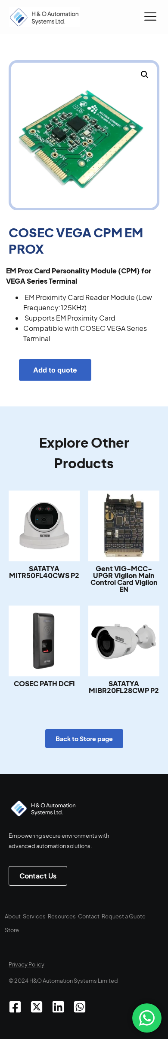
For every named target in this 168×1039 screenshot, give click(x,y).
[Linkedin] (58, 1006)
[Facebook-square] (15, 1006)
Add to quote (55, 370)
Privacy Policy (26, 964)
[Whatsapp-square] (79, 1006)
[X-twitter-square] (36, 1006)
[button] (150, 17)
